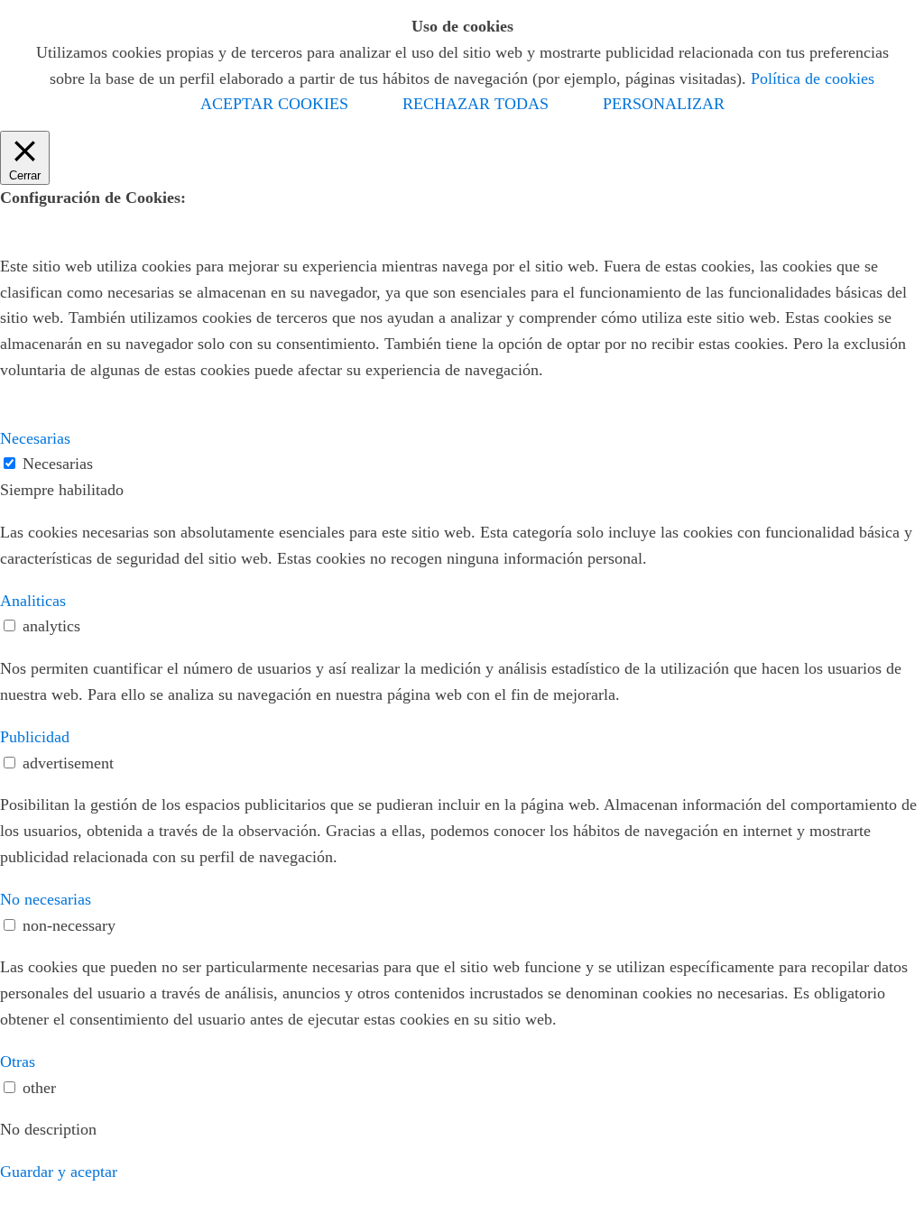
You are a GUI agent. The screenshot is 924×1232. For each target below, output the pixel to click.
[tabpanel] (462, 545)
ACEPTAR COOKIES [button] (274, 104)
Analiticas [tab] (33, 601)
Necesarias (58, 464)
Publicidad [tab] (34, 737)
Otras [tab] (17, 1062)
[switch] (9, 625)
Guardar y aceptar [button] (58, 1172)
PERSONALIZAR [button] (664, 104)
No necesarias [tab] (45, 899)
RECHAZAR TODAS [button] (475, 104)
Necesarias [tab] (35, 438)
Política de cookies (812, 78)
